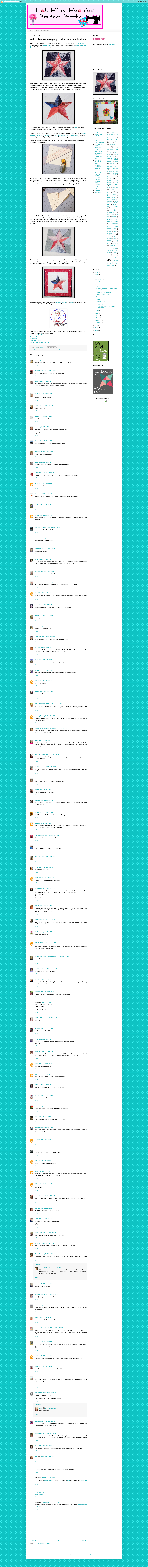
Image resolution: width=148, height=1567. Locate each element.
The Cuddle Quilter (35, 340)
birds (110, 141)
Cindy (36, 1116)
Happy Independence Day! (103, 304)
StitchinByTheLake (40, 754)
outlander (111, 224)
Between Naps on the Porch (99, 135)
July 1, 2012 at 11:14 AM (45, 680)
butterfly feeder (112, 144)
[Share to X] (52, 347)
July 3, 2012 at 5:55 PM (45, 1366)
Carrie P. (37, 846)
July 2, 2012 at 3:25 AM (50, 1150)
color (114, 146)
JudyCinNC (38, 473)
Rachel (37, 626)
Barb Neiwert (38, 1196)
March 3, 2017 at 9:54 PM (52, 1467)
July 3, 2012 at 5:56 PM (47, 1377)
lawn (108, 214)
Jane (71, 302)
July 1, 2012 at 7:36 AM (46, 494)
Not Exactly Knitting (112, 220)
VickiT (36, 1085)
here (75, 127)
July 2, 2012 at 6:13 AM (45, 1171)
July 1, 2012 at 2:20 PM (54, 835)
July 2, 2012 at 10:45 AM (47, 1208)
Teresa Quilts (38, 716)
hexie (108, 194)
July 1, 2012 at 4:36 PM (51, 969)
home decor (111, 197)
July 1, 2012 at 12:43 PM (49, 767)
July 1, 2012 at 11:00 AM (45, 659)
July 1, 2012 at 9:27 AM (50, 571)
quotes (109, 236)
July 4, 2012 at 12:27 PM (49, 1392)
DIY (113, 156)
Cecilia (36, 1063)
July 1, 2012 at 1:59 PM (47, 800)
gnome (109, 187)
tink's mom (38, 800)
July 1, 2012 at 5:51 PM (46, 1028)
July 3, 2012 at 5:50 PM (45, 1356)
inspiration (109, 201)
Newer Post (33, 1540)
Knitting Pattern (114, 208)
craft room (110, 149)
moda (108, 217)
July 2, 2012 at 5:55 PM (45, 1284)
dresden (116, 161)
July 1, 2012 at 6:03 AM (46, 441)
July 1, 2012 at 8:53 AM (48, 538)
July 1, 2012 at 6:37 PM (45, 1063)
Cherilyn (37, 812)
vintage (109, 258)
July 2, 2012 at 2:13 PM (49, 1254)
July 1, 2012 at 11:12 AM (46, 670)
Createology (38, 919)
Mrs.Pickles (38, 932)
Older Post (84, 1540)
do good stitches (112, 157)
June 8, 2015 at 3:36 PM (47, 1456)
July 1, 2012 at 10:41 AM (44, 647)
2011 (96, 325)
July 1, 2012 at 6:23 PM (47, 1051)
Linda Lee (37, 1051)
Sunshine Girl (38, 451)
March (98, 318)
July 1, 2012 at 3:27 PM (47, 877)
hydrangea (114, 199)
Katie (114, 204)
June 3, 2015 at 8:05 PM (47, 1445)
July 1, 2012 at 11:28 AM (60, 728)
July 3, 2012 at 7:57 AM (56, 1328)
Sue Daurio (38, 1127)
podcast (109, 231)
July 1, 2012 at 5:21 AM (46, 406)
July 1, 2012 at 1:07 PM (46, 779)
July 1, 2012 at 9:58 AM (45, 605)
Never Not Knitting (97, 174)
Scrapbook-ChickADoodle (42, 1328)
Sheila (36, 462)
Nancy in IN (38, 1243)
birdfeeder (112, 135)
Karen (36, 504)
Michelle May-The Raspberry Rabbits (45, 956)
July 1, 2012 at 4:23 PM (62, 956)
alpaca (116, 130)
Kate (36, 979)
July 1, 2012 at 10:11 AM (45, 626)
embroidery (113, 163)
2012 (96, 275)
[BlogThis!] (50, 347)
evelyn (36, 483)
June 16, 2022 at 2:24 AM (49, 1477)
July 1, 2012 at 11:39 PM (48, 1127)
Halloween (109, 191)
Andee (36, 1284)
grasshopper (115, 187)
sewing (112, 245)
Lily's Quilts (98, 172)
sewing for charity (111, 247)
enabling (109, 164)
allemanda (109, 130)
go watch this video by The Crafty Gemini (67, 135)
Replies (38, 1264)
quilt (115, 231)
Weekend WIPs (100, 301)
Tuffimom (37, 779)
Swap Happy (99, 297)
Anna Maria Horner (98, 131)
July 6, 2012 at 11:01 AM (51, 1408)
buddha (116, 142)
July (97, 284)
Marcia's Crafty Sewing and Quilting (40, 342)
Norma (36, 1218)
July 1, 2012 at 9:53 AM (44, 592)
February (99, 320)
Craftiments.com (113, 44)
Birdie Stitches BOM (112, 139)
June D (37, 1305)
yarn (113, 265)
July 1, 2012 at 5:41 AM (45, 427)
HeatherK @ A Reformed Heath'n (44, 728)
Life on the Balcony (97, 169)
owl (116, 224)
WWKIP (109, 263)
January (98, 322)
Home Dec (111, 196)
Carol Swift (38, 636)
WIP (116, 258)
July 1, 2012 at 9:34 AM (55, 582)
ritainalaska (38, 856)
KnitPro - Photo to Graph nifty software (99, 162)
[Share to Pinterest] (56, 347)
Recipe (109, 240)
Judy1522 (37, 823)
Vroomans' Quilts (39, 370)
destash (109, 152)
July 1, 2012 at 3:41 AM (45, 381)
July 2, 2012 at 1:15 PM (48, 1243)
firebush (111, 169)
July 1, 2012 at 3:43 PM (48, 919)
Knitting (116, 206)
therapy (109, 255)
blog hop (36, 349)
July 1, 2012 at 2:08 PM (47, 823)
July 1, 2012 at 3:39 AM (51, 370)
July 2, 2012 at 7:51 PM (45, 1317)
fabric (108, 168)
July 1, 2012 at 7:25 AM (45, 483)
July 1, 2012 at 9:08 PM (46, 1095)
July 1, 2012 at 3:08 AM (45, 360)
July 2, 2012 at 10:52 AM (45, 1218)
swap (114, 254)
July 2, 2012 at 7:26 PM (52, 1294)
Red (36, 647)
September (99, 279)
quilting (109, 235)
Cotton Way (98, 140)
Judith (36, 360)
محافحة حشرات (39, 1494)
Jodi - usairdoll (39, 942)
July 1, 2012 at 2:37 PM (48, 856)
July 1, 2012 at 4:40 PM (44, 979)
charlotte (37, 441)
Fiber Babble (38, 1392)
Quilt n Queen (38, 1433)
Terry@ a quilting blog (41, 835)
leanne (36, 1366)
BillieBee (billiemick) (40, 1018)
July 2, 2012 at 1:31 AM (47, 1139)
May (97, 313)
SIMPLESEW (38, 1421)
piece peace (33, 338)
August (98, 281)
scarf (108, 243)
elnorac (37, 905)
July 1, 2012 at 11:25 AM (56, 703)
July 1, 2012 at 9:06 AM (48, 548)
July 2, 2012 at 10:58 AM (49, 1232)
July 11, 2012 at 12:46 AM (50, 1433)
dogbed (109, 159)
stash (109, 252)
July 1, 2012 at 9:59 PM (47, 1106)
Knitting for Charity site (98, 165)
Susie (36, 381)
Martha (37, 1183)
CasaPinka (98, 138)
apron (112, 132)
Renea (36, 659)
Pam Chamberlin (39, 1467)
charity (109, 146)
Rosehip (97, 188)
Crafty (116, 149)
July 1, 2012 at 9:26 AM (45, 559)
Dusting (98, 299)
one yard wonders (114, 223)
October (98, 277)
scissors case (115, 243)
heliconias (114, 192)
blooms (110, 142)
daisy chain (112, 151)
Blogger (89, 1554)
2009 (96, 330)
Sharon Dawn (38, 1254)
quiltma (37, 789)
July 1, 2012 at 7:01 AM (48, 473)
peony (108, 229)
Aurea (36, 1039)
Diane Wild (38, 877)
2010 (96, 327)
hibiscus (114, 194)
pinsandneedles (39, 1150)
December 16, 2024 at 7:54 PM (50, 1502)
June (97, 310)
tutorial (114, 255)
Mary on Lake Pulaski (36, 335)
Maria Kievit (38, 548)
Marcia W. (37, 1106)
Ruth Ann (37, 1095)
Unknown (37, 515)
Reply (36, 365)
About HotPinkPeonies (42, 30)
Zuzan (36, 1171)
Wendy (36, 740)
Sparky (37, 416)
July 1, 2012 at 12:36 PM (52, 754)
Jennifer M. (38, 1377)
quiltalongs (109, 233)
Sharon (37, 615)
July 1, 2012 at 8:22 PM (43, 1074)
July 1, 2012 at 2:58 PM (46, 867)
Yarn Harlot (98, 192)
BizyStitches (38, 767)
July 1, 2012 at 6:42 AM (49, 451)
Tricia (36, 1342)
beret (117, 134)
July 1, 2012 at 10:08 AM (46, 615)
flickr (117, 171)
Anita (36, 1160)
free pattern (42, 349)
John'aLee (37, 1208)
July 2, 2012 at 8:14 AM (45, 1183)
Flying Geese (99, 286)
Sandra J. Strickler (40, 1294)
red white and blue (56, 349)
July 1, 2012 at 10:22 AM (48, 636)
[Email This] (48, 347)
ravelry (114, 238)
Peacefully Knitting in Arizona (97, 181)
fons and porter (111, 176)
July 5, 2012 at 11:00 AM (54, 1267)
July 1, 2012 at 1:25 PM (45, 789)
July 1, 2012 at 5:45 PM (53, 1018)
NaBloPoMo (110, 219)
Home (30, 30)
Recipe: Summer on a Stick (103, 292)
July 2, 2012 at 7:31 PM (45, 1305)
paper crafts (110, 226)
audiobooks (110, 134)
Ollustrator (77, 1554)
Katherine (37, 1139)
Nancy (36, 427)
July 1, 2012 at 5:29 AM (45, 416)
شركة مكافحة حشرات (40, 1492)
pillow (114, 230)
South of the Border (112, 250)
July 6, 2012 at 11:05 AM (49, 1421)
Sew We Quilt (81, 43)
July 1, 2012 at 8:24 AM (53, 527)
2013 (96, 272)
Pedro (115, 228)
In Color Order (98, 151)
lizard (113, 214)
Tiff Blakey (38, 1445)
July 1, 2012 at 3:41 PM (45, 905)
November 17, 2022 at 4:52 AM (50, 1490)
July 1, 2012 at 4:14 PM (49, 942)
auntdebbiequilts (39, 969)
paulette (37, 691)
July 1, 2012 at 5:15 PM (47, 991)
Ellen (40, 1408)
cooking (109, 147)
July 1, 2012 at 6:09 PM (45, 1039)
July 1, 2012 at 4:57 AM (45, 393)
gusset (112, 189)
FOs (109, 179)
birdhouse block (111, 137)
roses (115, 241)
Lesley (36, 393)
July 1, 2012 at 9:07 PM (45, 1085)
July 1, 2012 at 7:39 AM (45, 504)
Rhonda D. (37, 991)
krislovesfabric (39, 571)
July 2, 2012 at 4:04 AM (44, 1160)
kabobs (116, 201)
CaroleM (37, 670)
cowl (115, 147)
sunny (36, 1317)
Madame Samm (47, 45)
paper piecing (48, 349)
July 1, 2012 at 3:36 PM (49, 888)
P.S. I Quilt (97, 177)
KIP (108, 206)
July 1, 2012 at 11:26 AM (49, 716)
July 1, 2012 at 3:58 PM (48, 932)
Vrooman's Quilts (35, 337)
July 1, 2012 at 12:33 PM (45, 740)
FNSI (114, 174)
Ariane (36, 605)
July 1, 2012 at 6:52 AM (45, 462)
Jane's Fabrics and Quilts (42, 703)
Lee (36, 1074)
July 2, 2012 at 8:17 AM (49, 1196)
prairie (36, 1356)
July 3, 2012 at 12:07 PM (45, 1342)
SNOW (115, 248)
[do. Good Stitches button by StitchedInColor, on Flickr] (101, 361)
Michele (37, 494)
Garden (115, 184)
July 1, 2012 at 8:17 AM (46, 515)
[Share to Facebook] (54, 347)
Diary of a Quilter (99, 142)
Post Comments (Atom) (43, 1543)
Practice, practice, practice (103, 294)
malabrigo (114, 216)
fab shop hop (111, 166)
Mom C (37, 680)
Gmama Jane (38, 888)
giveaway (113, 186)
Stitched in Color (99, 190)
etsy (115, 165)
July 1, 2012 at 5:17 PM (48, 1002)
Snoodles (37, 1028)
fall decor (115, 168)
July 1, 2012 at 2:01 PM (46, 812)
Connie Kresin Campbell (41, 582)
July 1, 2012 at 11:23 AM (46, 691)
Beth (36, 592)
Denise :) (37, 867)
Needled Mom (38, 1232)
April (97, 315)
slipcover (109, 248)
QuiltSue (37, 406)
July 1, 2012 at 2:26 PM (46, 846)
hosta (108, 199)
